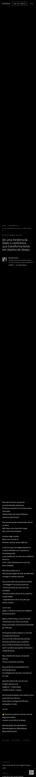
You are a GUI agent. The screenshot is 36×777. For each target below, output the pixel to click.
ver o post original (21, 265)
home (4, 225)
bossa (29, 260)
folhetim (6, 4)
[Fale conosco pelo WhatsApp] (31, 772)
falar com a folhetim (19, 3)
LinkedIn (11, 265)
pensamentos (13, 225)
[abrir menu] (31, 4)
